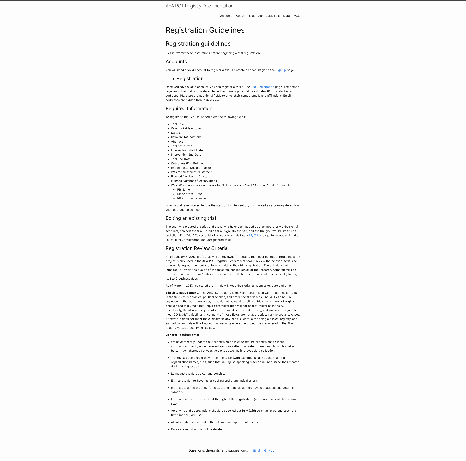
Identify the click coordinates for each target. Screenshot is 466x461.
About (240, 15)
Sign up (281, 70)
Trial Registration (262, 87)
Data (286, 15)
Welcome (226, 15)
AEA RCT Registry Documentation (199, 6)
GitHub (269, 450)
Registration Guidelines (264, 15)
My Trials (255, 235)
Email (257, 450)
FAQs (296, 15)
